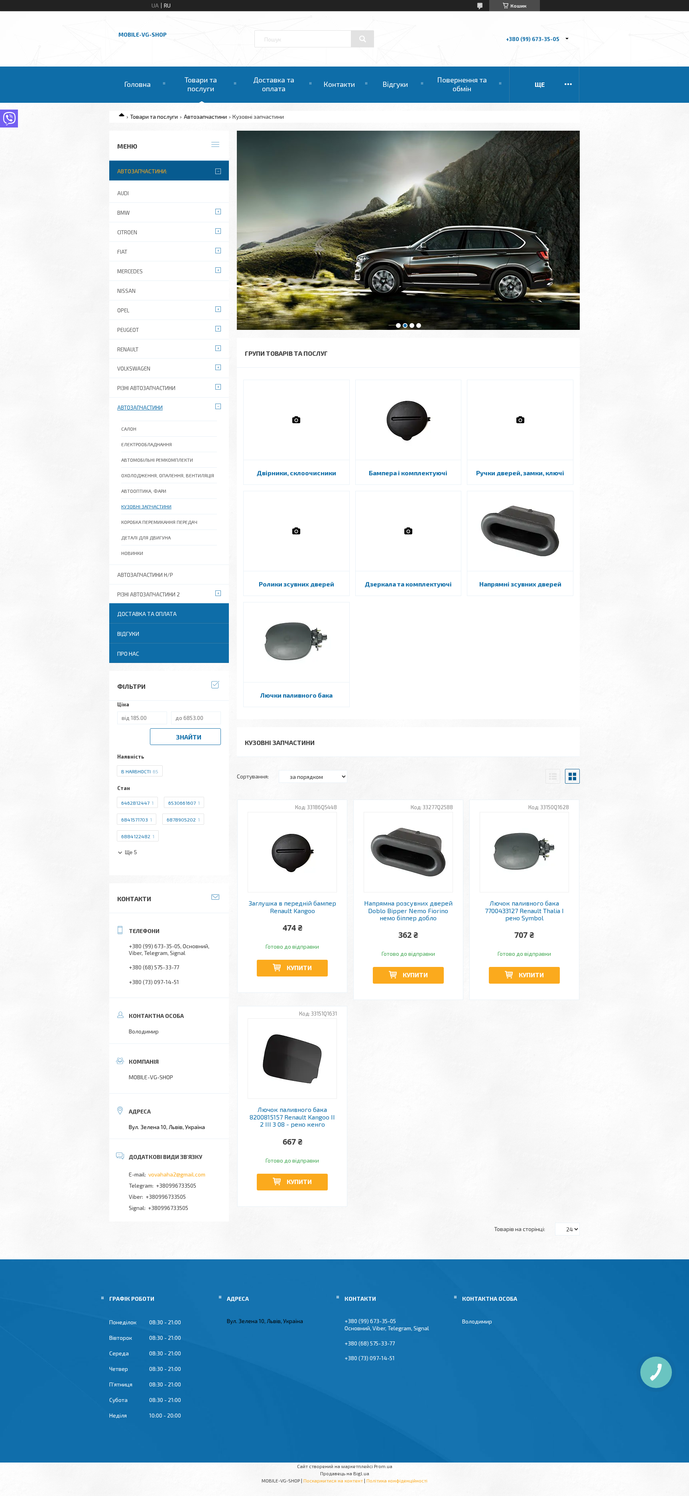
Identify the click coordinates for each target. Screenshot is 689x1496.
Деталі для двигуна (146, 537)
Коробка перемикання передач (159, 522)
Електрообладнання (146, 444)
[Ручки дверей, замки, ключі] (520, 420)
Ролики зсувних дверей (296, 584)
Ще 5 (131, 852)
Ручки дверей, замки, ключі (520, 472)
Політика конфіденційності (396, 1480)
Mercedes (130, 271)
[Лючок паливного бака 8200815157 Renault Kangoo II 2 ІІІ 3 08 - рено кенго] (292, 1058)
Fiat (122, 252)
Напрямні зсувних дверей (520, 584)
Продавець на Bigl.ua (344, 1473)
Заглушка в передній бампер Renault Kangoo (292, 907)
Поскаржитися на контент (333, 1480)
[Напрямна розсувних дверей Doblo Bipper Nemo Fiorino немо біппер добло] (408, 852)
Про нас (128, 653)
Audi (123, 193)
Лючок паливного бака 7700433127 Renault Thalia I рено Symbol (524, 911)
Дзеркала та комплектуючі (408, 584)
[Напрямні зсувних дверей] (520, 531)
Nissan (126, 291)
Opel (123, 310)
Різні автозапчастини (146, 388)
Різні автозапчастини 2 (148, 594)
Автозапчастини (205, 116)
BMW (123, 213)
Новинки (132, 553)
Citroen (127, 232)
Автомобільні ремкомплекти (157, 460)
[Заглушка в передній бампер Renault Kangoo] (292, 852)
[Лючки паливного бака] (296, 642)
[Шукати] (362, 39)
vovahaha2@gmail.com (176, 1174)
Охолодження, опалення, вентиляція (167, 475)
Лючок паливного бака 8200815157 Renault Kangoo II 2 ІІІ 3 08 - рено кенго (292, 1117)
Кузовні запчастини (146, 506)
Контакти (339, 84)
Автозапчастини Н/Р (145, 575)
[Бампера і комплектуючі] (408, 420)
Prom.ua (383, 1466)
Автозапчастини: (142, 171)
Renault (127, 349)
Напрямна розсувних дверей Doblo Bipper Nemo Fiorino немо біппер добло (408, 911)
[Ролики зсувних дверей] (296, 531)
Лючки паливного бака (296, 695)
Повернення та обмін (462, 84)
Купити (299, 967)
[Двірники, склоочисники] (296, 420)
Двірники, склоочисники (296, 472)
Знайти (188, 737)
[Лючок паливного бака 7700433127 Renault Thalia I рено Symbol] (524, 852)
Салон (128, 428)
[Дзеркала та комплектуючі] (408, 531)
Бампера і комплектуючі (408, 472)
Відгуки (395, 84)
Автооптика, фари (143, 491)
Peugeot (128, 330)
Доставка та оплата (273, 84)
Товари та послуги (201, 84)
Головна (137, 84)
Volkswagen (133, 368)
